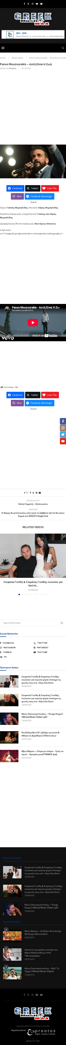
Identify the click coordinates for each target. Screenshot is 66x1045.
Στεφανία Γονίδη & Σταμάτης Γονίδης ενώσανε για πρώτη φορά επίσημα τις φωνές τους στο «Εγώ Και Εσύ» (41, 679)
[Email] (41, 3)
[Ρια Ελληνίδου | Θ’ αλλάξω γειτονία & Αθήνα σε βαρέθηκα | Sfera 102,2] (9, 737)
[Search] (62, 47)
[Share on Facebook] (30, 492)
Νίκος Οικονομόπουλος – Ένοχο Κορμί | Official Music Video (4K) (42, 715)
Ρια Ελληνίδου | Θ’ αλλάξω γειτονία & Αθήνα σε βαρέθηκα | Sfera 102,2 (40, 734)
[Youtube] (37, 3)
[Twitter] (28, 3)
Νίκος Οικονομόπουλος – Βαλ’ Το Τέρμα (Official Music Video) (42, 970)
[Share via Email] (40, 492)
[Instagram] (32, 3)
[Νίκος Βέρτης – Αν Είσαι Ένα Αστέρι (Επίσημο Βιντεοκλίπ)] (12, 936)
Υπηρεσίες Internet (18, 1030)
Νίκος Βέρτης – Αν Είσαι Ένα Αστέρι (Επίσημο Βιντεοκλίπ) (43, 932)
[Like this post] (27, 492)
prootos (12, 68)
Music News (17, 57)
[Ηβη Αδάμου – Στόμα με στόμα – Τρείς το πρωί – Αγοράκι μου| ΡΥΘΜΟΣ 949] (9, 756)
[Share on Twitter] (33, 492)
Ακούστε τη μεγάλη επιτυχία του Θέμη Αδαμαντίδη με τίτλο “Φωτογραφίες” (41, 953)
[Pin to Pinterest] (36, 492)
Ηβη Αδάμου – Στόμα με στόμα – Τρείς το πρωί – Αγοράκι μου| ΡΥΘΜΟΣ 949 (42, 753)
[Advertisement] (33, 107)
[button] (2, 564)
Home (3, 57)
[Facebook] (24, 3)
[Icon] (12, 891)
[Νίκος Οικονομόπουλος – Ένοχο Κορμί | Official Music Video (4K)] (9, 719)
